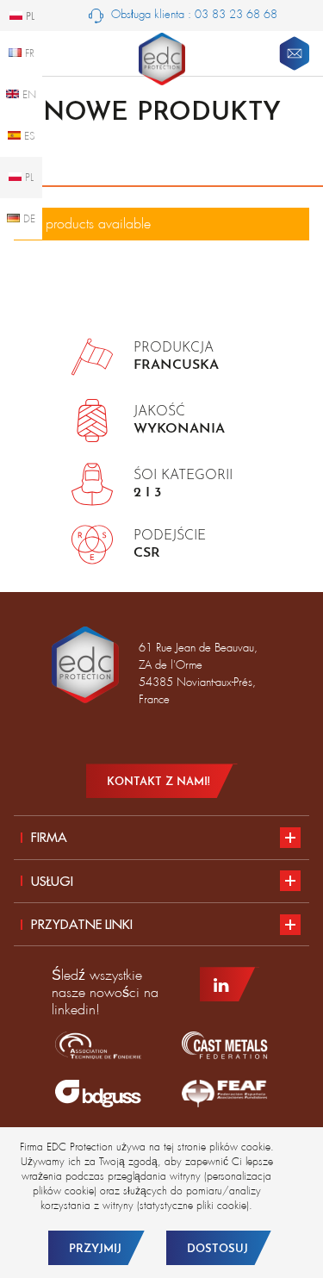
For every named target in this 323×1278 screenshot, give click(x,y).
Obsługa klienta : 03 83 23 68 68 (192, 14)
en (27, 95)
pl (28, 177)
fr (28, 53)
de (27, 219)
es (28, 136)
